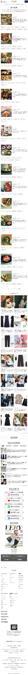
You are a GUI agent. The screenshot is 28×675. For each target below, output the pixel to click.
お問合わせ (22, 651)
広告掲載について (7, 651)
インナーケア (12, 582)
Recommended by (21, 485)
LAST (19, 288)
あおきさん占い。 (5, 611)
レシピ (2, 595)
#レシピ (3, 29)
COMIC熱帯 (16, 663)
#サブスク (24, 138)
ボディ (11, 581)
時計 (2, 589)
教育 (19, 586)
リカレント (12, 603)
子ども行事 (21, 584)
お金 (2, 606)
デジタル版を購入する (20, 556)
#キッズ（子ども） (11, 82)
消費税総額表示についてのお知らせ (14, 641)
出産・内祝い (21, 579)
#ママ (7, 138)
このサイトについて (6, 649)
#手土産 (13, 157)
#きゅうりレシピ (17, 228)
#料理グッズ (17, 27)
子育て (19, 573)
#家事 (25, 29)
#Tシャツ (14, 4)
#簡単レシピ (4, 27)
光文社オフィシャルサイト (14, 652)
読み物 (11, 605)
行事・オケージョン (4, 584)
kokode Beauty (13, 667)
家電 (2, 607)
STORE (19, 645)
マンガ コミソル (11, 665)
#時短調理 (3, 48)
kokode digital (14, 668)
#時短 (8, 48)
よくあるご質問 (15, 651)
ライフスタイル (4, 593)
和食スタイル (14, 661)
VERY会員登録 (4, 621)
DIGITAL (14, 645)
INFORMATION (14, 647)
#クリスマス (19, 157)
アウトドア (3, 599)
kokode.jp (7, 667)
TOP (1, 567)
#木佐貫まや (20, 29)
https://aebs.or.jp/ (15, 635)
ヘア (10, 579)
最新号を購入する (6, 556)
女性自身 (4, 663)
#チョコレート (12, 138)
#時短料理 (8, 29)
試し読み (6, 559)
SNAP (2, 586)
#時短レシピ (24, 27)
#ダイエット (4, 121)
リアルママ (21, 588)
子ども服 (20, 581)
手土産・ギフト (4, 604)
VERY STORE (4, 614)
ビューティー (12, 573)
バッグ (2, 577)
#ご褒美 (18, 138)
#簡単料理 (14, 65)
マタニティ (3, 588)
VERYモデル (12, 602)
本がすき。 (18, 665)
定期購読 (20, 559)
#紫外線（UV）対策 (19, 4)
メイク (11, 575)
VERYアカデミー (13, 600)
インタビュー (12, 598)
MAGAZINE (9, 645)
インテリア (3, 597)
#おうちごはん (10, 27)
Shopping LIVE (4, 616)
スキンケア (12, 577)
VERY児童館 (21, 575)
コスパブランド (4, 582)
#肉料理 (14, 46)
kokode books (20, 667)
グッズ (20, 582)
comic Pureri (22, 663)
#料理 (13, 102)
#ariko (17, 102)
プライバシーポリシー (15, 649)
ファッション (4, 573)
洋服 (2, 581)
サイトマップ (23, 649)
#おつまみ (14, 29)
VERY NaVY (4, 619)
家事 (2, 602)
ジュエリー (3, 579)
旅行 (2, 600)
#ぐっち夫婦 (4, 119)
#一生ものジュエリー (8, 4)
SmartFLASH (10, 663)
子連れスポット (21, 577)
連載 (10, 596)
